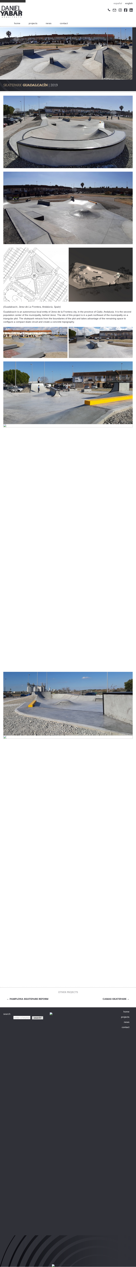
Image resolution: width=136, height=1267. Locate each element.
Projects (33, 23)
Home (17, 23)
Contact (64, 23)
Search (7, 1017)
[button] (37, 1017)
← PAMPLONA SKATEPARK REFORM (27, 999)
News (48, 23)
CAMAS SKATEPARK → (116, 999)
